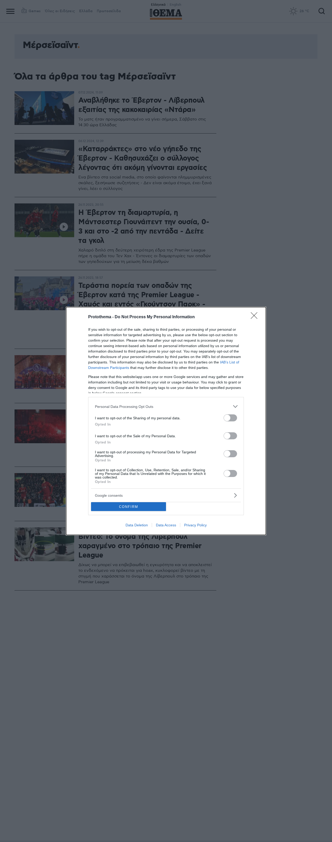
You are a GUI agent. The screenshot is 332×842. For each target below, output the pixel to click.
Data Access (166, 525)
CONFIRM (128, 507)
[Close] (256, 317)
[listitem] (166, 406)
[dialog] (166, 421)
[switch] (230, 417)
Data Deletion (137, 525)
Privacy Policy (195, 525)
